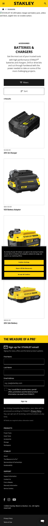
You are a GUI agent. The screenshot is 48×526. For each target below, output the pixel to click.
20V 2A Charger (10, 153)
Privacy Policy (36, 411)
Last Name (8, 367)
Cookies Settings (24, 262)
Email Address (9, 378)
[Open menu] (3, 3)
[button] (4, 499)
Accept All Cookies (24, 274)
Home (3, 9)
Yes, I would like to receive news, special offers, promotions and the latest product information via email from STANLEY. (23, 392)
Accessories (11, 9)
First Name (8, 357)
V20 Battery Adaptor (12, 210)
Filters (25, 82)
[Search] (45, 3)
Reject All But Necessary (24, 268)
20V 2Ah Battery (10, 323)
